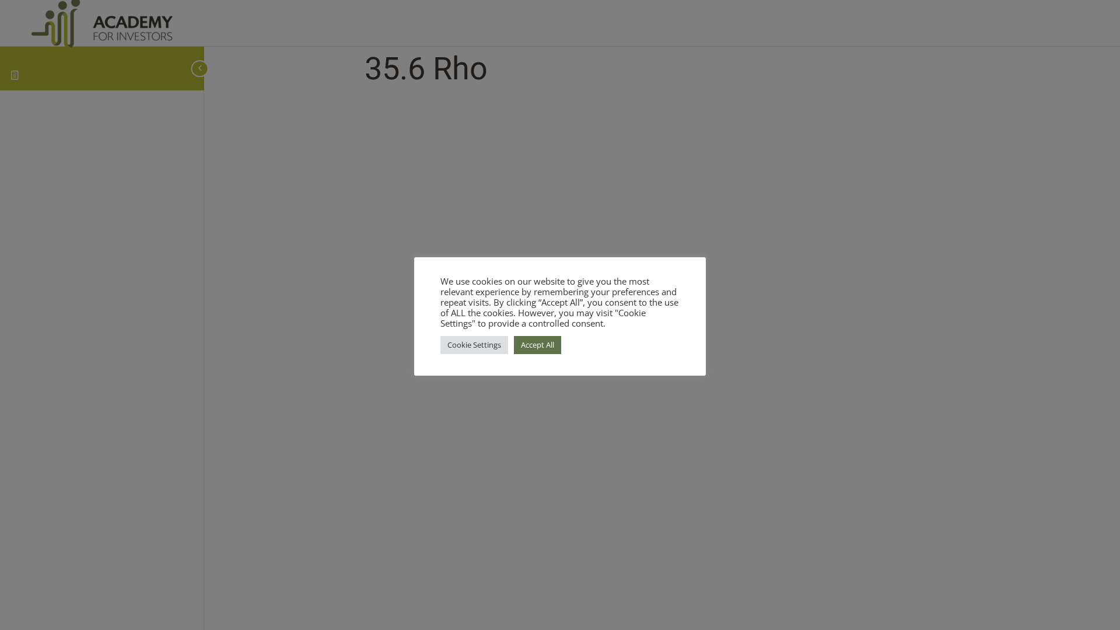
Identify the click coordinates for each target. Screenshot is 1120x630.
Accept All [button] (537, 345)
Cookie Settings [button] (474, 345)
